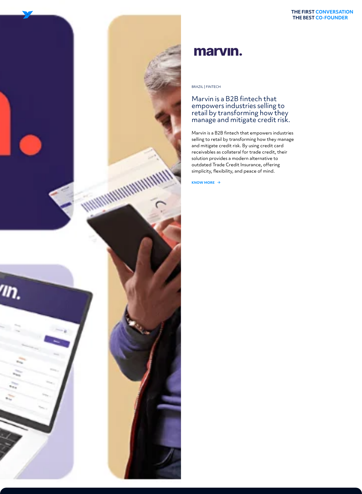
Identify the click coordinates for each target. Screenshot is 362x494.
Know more (203, 183)
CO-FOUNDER (332, 17)
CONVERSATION (334, 12)
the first (303, 12)
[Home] (39, 15)
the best (304, 17)
